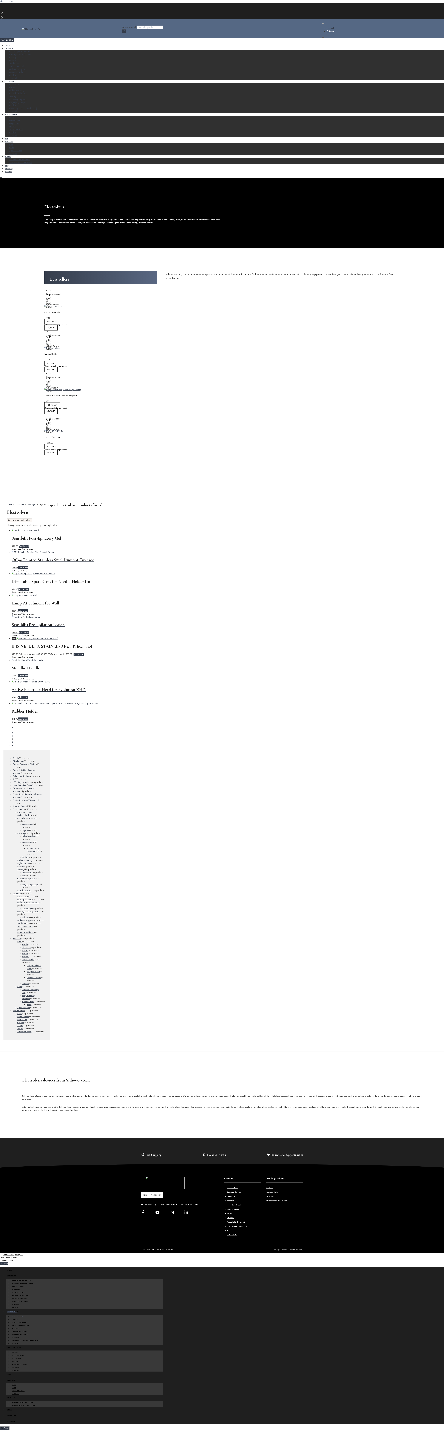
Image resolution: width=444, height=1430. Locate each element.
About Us (230, 1200)
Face (11, 144)
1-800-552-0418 (191, 1204)
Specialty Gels (15, 150)
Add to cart (52, 322)
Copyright (276, 1249)
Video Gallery (232, 1235)
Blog (7, 165)
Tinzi (171, 1249)
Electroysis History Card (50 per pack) (60, 395)
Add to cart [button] (24, 546)
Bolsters (12, 60)
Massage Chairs (272, 1192)
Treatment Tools (16, 129)
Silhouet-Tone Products (19, 159)
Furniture (9, 48)
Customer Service (234, 1192)
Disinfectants (15, 120)
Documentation (233, 1209)
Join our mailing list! (152, 1194)
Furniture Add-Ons (17, 72)
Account (330, 28)
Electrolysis (14, 84)
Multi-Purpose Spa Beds (20, 51)
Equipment (19, 504)
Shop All (13, 78)
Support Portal (232, 1188)
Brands (8, 156)
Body (11, 147)
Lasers (12, 87)
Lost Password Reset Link (237, 1226)
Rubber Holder (50, 354)
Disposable (14, 123)
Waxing (12, 96)
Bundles (12, 75)
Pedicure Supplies (17, 69)
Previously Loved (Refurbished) (23, 108)
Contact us (231, 1196)
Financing (9, 168)
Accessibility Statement (236, 1222)
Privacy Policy (298, 1249)
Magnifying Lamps (17, 102)
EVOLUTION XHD (52, 437)
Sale (6, 138)
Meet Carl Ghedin (234, 1205)
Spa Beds (269, 1188)
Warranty (230, 1217)
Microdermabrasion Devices (276, 1200)
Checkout (4, 1263)
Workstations (15, 63)
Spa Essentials (11, 114)
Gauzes (12, 126)
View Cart (51, 328)
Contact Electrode (52, 312)
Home (7, 45)
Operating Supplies (18, 99)
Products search (129, 27)
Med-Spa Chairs (16, 57)
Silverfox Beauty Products (20, 162)
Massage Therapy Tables (20, 54)
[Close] (323, 37)
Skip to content (6, 1)
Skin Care (9, 141)
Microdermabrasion (18, 93)
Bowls (11, 117)
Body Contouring (16, 90)
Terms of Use (287, 1249)
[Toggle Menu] (323, 23)
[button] (222, 13)
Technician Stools (17, 66)
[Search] (124, 31)
